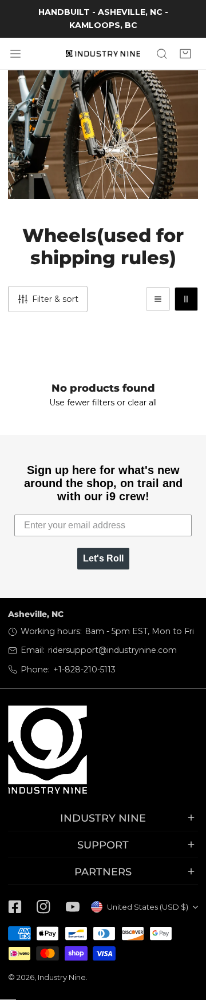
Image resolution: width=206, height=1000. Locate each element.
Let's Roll (103, 558)
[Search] (161, 53)
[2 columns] (186, 298)
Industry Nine (62, 977)
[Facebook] (15, 906)
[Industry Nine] (103, 53)
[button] (185, 53)
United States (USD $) (147, 906)
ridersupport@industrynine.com (112, 650)
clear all (142, 402)
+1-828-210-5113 (84, 669)
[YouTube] (72, 906)
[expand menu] (15, 53)
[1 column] (157, 298)
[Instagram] (43, 906)
